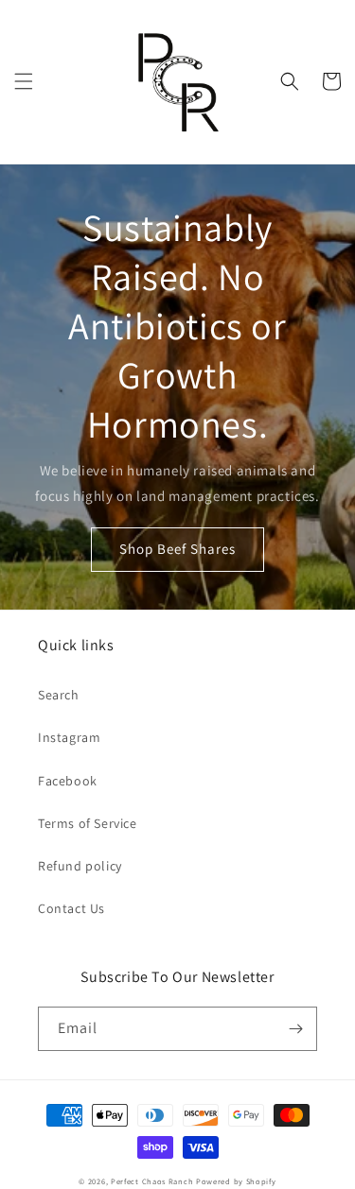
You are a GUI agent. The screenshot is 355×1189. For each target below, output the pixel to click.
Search (59, 694)
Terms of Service (87, 823)
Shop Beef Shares (177, 549)
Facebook (68, 780)
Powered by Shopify (236, 1181)
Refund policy (80, 865)
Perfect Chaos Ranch (152, 1181)
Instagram (69, 737)
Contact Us (71, 908)
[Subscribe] (295, 1029)
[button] (23, 81)
